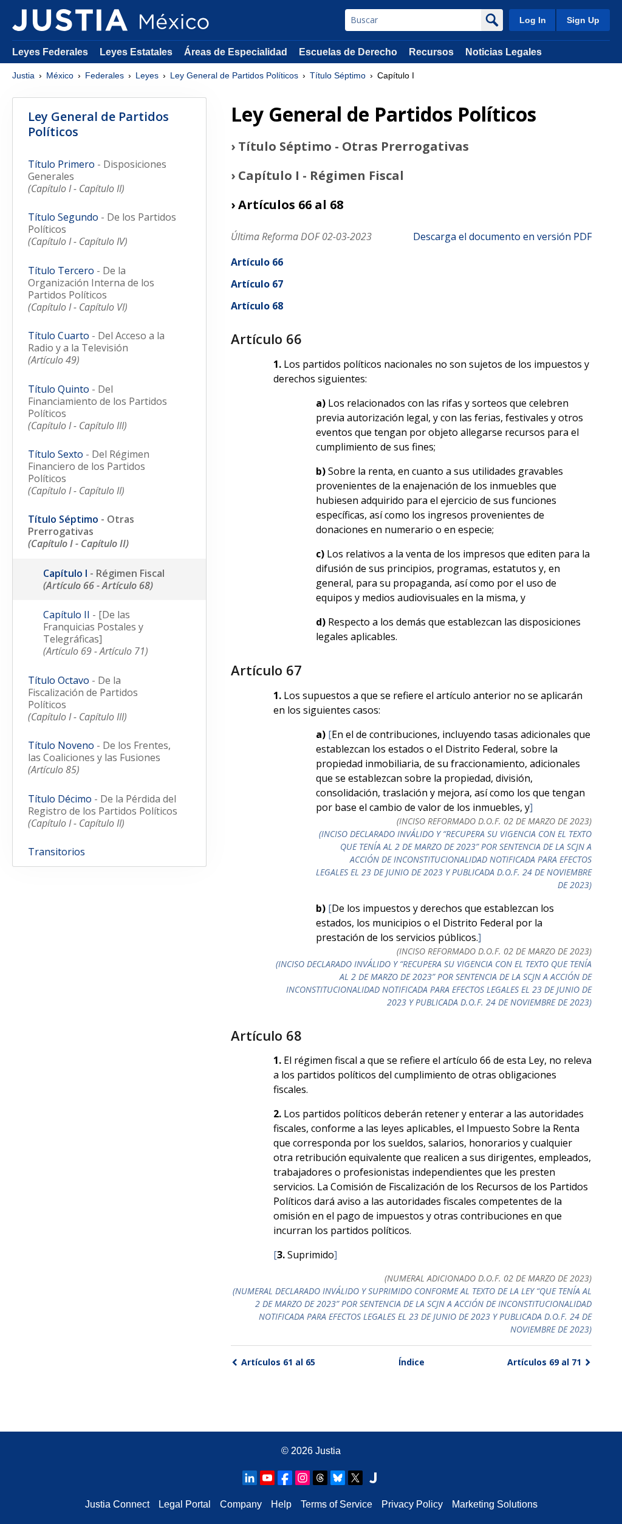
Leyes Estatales (136, 52)
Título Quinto (97, 407)
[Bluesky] (337, 1478)
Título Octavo (83, 698)
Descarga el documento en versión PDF (502, 236)
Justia (23, 75)
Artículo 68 (257, 305)
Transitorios (56, 851)
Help (281, 1504)
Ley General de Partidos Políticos (234, 75)
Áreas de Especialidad (235, 52)
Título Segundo (102, 229)
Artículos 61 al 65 (278, 1362)
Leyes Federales (50, 52)
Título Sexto (88, 472)
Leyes (147, 75)
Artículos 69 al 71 (544, 1362)
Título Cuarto (96, 348)
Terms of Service (336, 1504)
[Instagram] (302, 1478)
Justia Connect (117, 1504)
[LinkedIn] (249, 1478)
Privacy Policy (412, 1504)
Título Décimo (102, 811)
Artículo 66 (257, 262)
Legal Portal (185, 1504)
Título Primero (97, 176)
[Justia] (70, 20)
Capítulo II (95, 633)
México (59, 75)
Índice (411, 1362)
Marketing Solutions (495, 1504)
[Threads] (320, 1478)
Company (241, 1504)
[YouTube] (267, 1478)
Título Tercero (91, 289)
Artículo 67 (257, 284)
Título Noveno (99, 757)
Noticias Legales (503, 52)
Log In (532, 20)
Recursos (431, 52)
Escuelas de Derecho (348, 52)
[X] (355, 1478)
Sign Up (583, 20)
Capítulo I (104, 579)
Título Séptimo (338, 75)
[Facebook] (285, 1478)
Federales (104, 75)
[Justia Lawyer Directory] (373, 1478)
